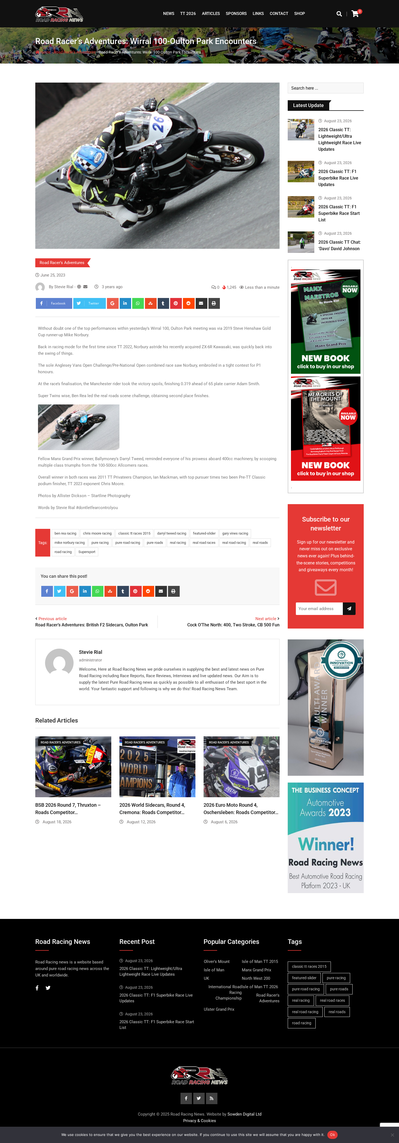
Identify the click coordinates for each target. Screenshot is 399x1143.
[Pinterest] (176, 303)
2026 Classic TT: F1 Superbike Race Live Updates (338, 178)
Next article (265, 618)
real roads (260, 543)
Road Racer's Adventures (75, 52)
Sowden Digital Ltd (244, 1114)
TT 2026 (188, 13)
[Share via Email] (201, 303)
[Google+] (113, 303)
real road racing (234, 543)
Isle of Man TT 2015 (260, 961)
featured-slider (204, 533)
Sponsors (236, 13)
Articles (211, 13)
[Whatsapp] (138, 303)
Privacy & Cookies (199, 1120)
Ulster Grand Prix (219, 1009)
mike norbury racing (70, 543)
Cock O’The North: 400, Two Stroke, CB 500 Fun (233, 624)
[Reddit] (189, 303)
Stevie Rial (90, 652)
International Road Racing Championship (225, 992)
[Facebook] (47, 591)
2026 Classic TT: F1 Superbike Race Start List (339, 213)
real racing (178, 543)
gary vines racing (235, 533)
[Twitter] (60, 591)
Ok (332, 1134)
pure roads (155, 543)
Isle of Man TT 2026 (260, 986)
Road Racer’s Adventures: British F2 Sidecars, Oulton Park (91, 624)
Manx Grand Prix (256, 970)
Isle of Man (214, 970)
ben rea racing (65, 533)
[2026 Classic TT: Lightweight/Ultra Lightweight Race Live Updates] (301, 129)
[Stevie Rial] (85, 286)
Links (258, 13)
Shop (299, 13)
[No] (392, 1135)
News (168, 13)
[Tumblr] (163, 303)
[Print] (214, 303)
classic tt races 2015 (134, 533)
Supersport (86, 552)
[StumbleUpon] (151, 303)
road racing (63, 552)
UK (206, 978)
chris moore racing (97, 533)
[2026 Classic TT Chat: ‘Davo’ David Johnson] (301, 242)
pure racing (100, 543)
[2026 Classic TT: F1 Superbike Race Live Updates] (301, 171)
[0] (355, 13)
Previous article (53, 618)
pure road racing (127, 543)
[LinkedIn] (125, 303)
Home (45, 52)
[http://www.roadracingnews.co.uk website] (79, 286)
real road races (204, 543)
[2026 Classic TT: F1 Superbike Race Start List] (301, 206)
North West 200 (256, 978)
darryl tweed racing (171, 533)
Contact (279, 13)
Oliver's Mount (217, 961)
